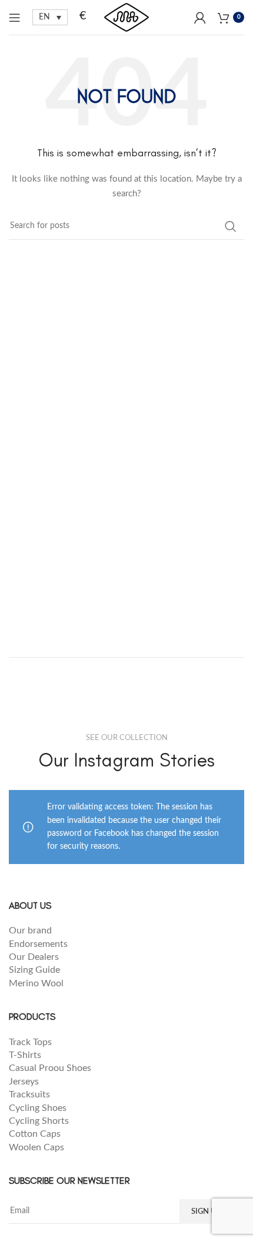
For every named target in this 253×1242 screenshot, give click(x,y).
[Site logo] (126, 17)
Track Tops (31, 1042)
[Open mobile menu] (14, 17)
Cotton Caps (35, 1134)
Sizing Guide (35, 970)
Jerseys (24, 1081)
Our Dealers (34, 957)
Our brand (30, 930)
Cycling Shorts (39, 1121)
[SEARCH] (230, 226)
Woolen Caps (36, 1147)
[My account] (200, 17)
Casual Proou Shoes (51, 1068)
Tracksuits (29, 1094)
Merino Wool (36, 983)
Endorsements (39, 944)
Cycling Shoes (37, 1108)
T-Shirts (25, 1055)
